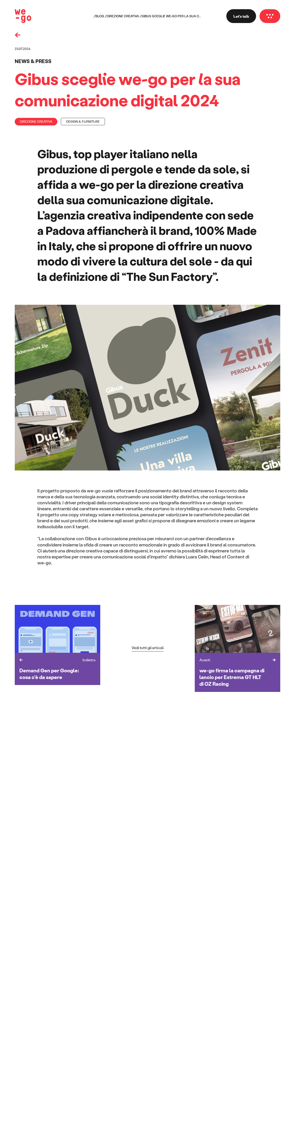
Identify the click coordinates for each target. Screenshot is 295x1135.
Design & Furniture (83, 121)
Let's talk (241, 16)
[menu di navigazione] (270, 16)
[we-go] (23, 16)
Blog (99, 16)
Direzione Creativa (123, 16)
